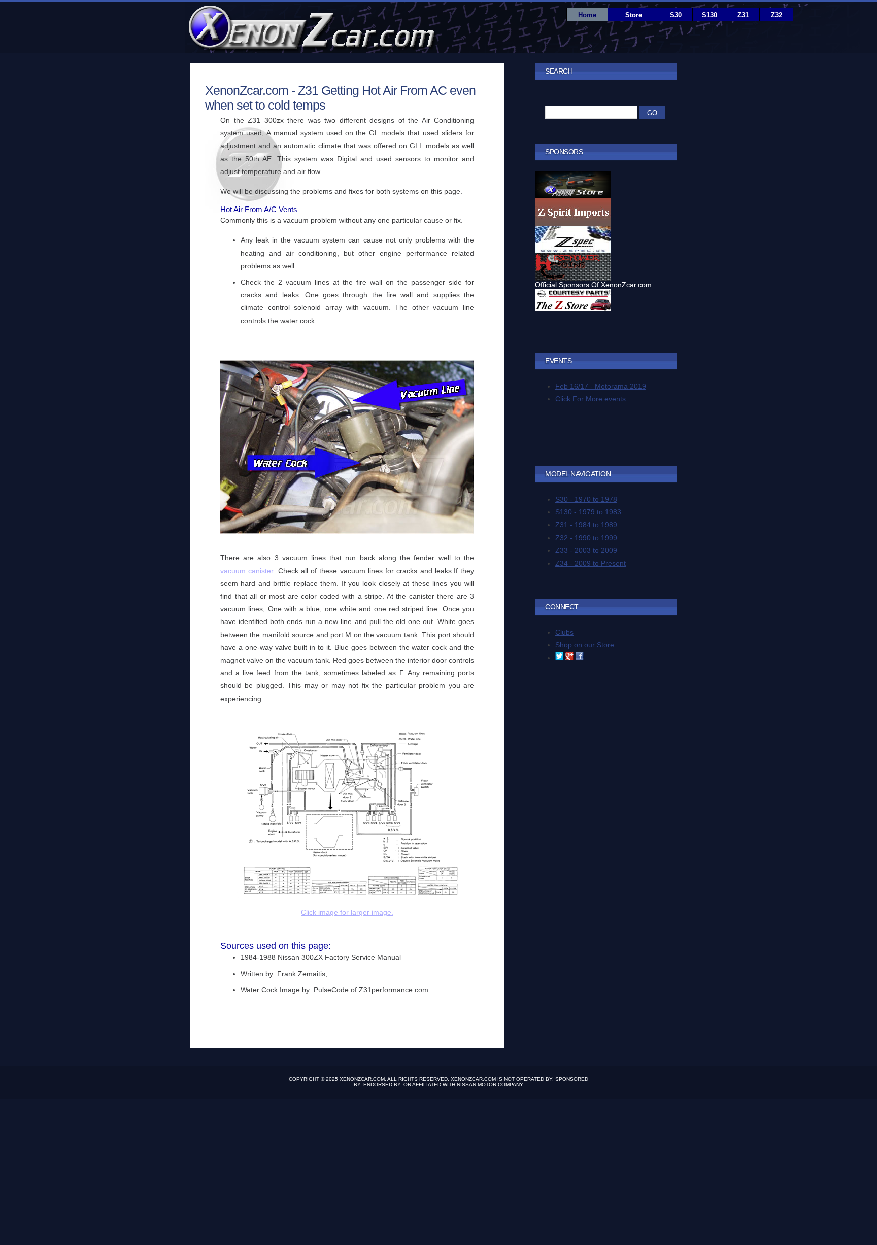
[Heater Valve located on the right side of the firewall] (347, 531)
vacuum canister (246, 571)
